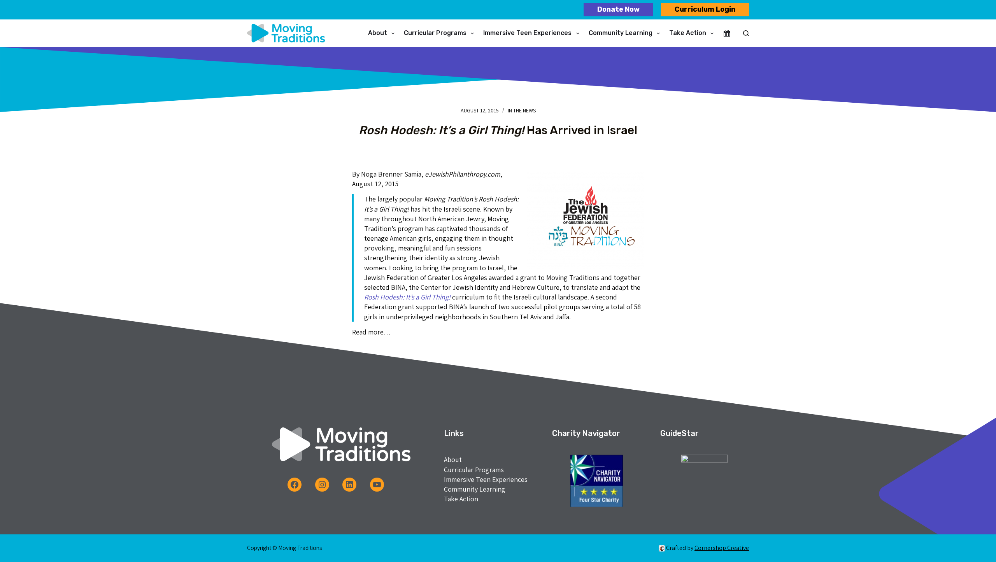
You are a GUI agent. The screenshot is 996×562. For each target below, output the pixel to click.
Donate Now (618, 9)
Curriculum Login (705, 9)
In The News (522, 110)
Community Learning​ (620, 33)
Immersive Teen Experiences (527, 33)
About (377, 33)
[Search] (746, 33)
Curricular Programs (435, 33)
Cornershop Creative (721, 548)
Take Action (687, 33)
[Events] (726, 33)
